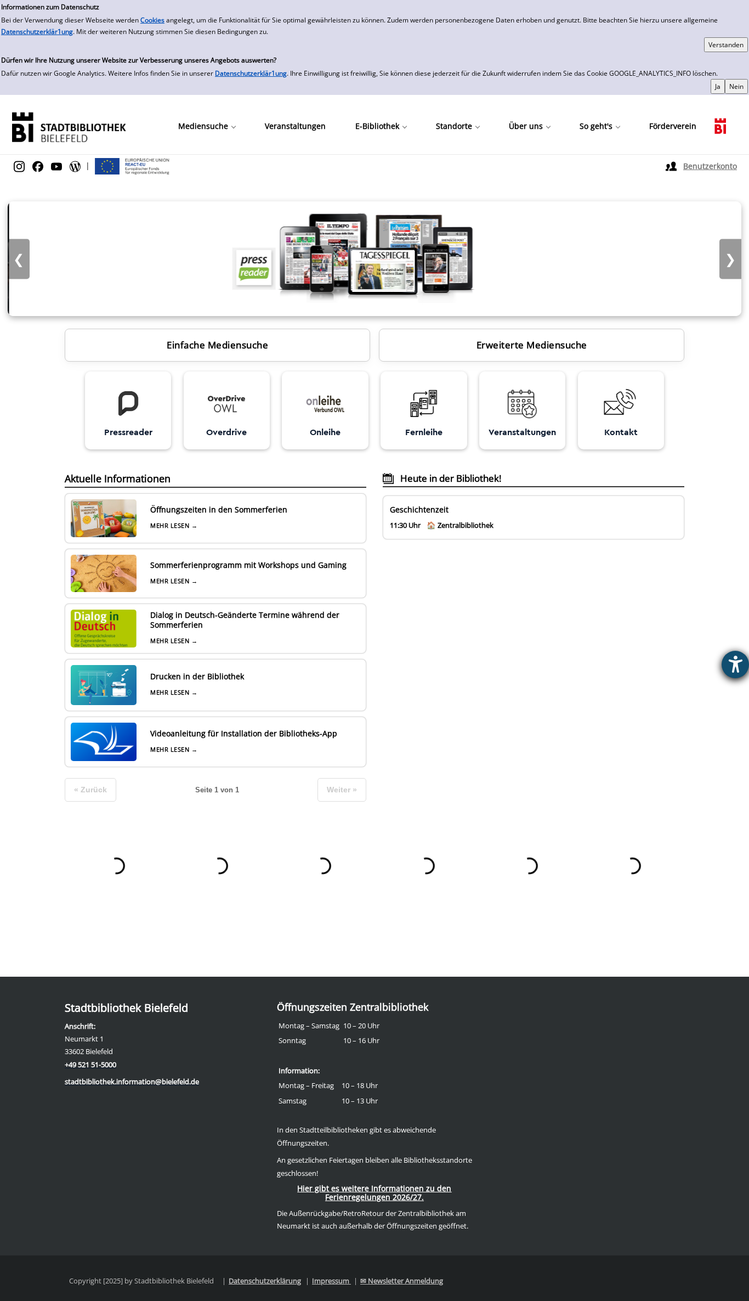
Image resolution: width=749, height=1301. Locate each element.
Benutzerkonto (710, 166)
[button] (206, 126)
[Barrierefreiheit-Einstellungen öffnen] (735, 664)
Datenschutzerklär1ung (37, 31)
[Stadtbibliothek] (68, 126)
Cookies (152, 20)
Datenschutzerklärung (265, 1281)
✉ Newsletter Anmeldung (401, 1281)
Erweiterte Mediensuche (531, 345)
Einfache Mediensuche (217, 345)
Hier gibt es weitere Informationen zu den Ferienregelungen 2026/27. (374, 1192)
